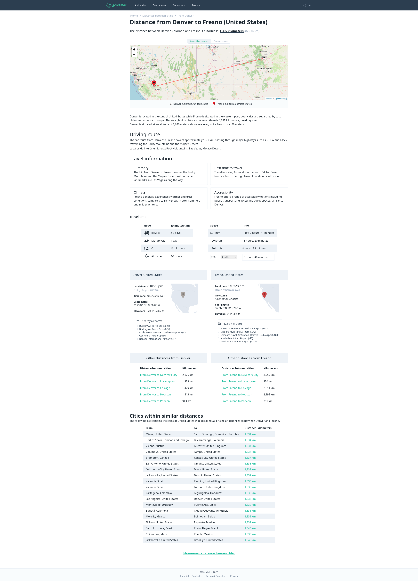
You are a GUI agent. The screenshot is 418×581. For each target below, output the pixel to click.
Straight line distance (199, 41)
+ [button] (134, 49)
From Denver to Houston (155, 394)
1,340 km (250, 528)
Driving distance (221, 41)
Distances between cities (157, 15)
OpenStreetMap (281, 98)
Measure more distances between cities (209, 553)
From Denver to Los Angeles (157, 381)
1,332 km (250, 505)
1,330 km (250, 534)
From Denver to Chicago (155, 388)
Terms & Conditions (216, 576)
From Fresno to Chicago (236, 388)
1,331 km (250, 510)
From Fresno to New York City (240, 375)
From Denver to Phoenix (155, 401)
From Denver (185, 15)
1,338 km (250, 487)
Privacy (234, 576)
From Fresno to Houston (237, 394)
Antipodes (140, 5)
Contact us (197, 576)
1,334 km (250, 434)
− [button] (134, 54)
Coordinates (159, 5)
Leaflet (269, 98)
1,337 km (250, 457)
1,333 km (250, 463)
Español (184, 576)
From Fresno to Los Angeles (239, 381)
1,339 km (250, 516)
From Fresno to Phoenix (236, 401)
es (310, 5)
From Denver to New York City (158, 375)
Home (134, 15)
